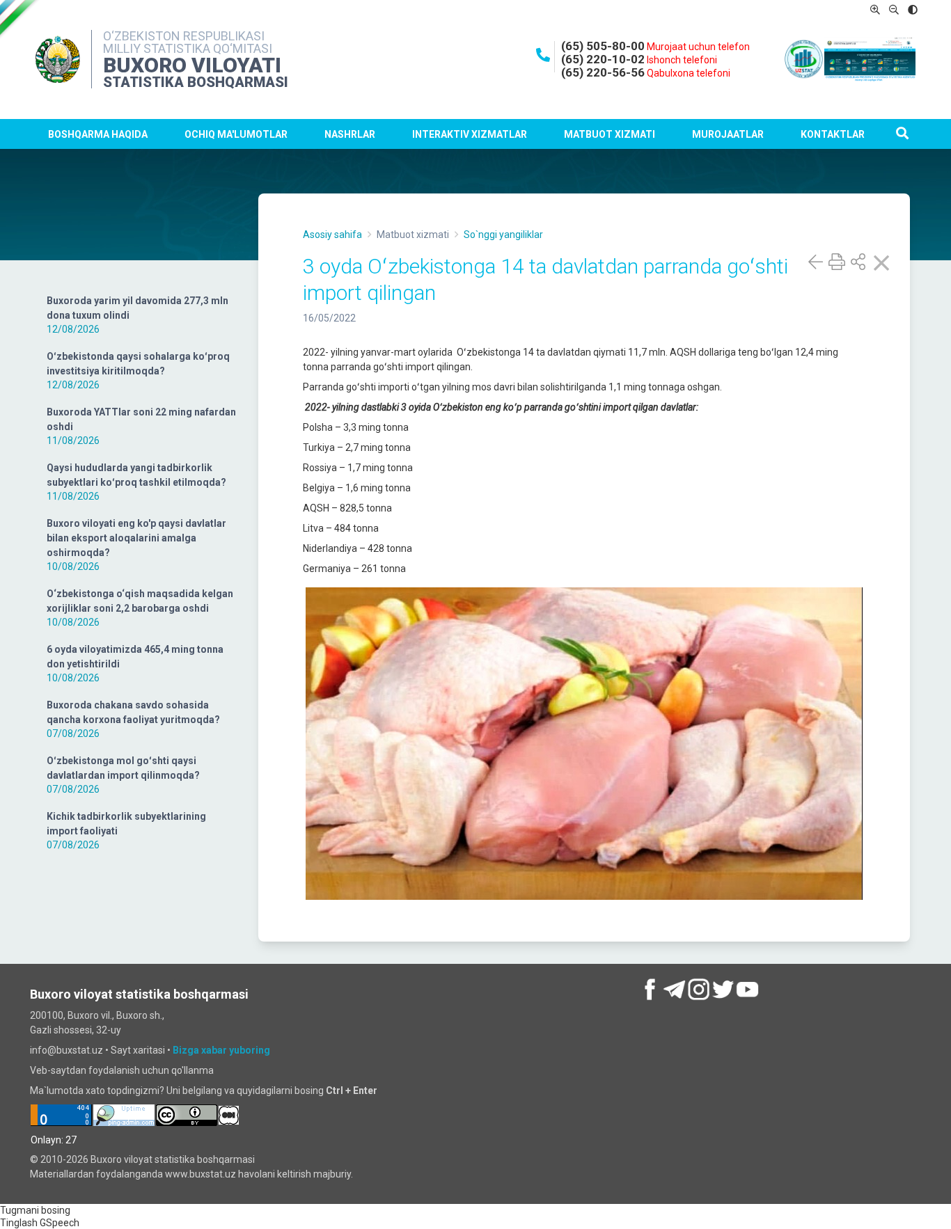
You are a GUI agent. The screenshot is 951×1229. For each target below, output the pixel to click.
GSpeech (59, 1222)
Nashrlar (349, 134)
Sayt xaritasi (138, 1050)
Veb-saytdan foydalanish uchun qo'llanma (122, 1070)
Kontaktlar (833, 134)
